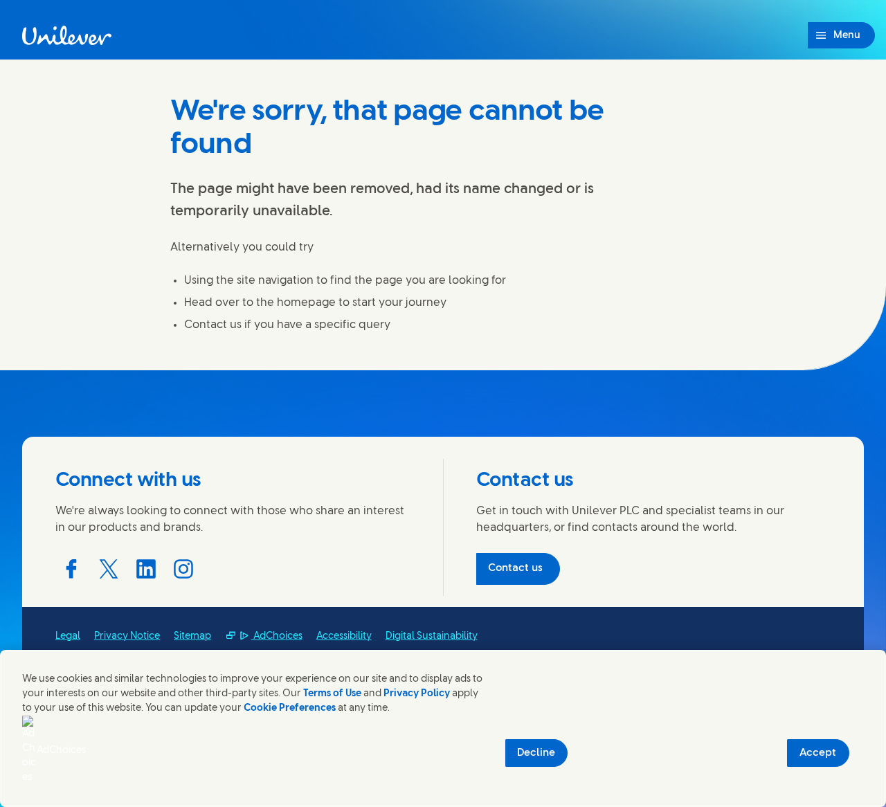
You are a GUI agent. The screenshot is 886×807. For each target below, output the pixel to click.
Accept (817, 753)
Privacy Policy (416, 694)
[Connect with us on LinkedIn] (146, 569)
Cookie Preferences (290, 708)
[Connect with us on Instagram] (183, 569)
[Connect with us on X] (108, 569)
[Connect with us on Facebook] (71, 569)
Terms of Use (332, 694)
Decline (536, 753)
